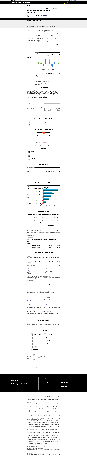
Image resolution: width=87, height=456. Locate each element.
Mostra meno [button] (57, 44)
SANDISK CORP (29, 171)
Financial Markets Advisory (29, 359)
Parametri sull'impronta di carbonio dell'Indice (32, 418)
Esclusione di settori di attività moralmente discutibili (43, 418)
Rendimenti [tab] (37, 50)
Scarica (59, 8)
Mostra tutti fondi (34, 355)
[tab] (31, 54)
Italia (74, 0)
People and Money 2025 (40, 356)
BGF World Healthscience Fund (35, 369)
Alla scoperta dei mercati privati (40, 357)
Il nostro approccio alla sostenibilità (29, 358)
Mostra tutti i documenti (34, 349)
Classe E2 (28, 220)
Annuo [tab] (50, 52)
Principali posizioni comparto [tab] (31, 167)
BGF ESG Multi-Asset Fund (35, 366)
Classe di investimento (29, 214)
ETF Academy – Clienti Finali (46, 356)
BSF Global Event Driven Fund (35, 367)
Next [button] (41, 222)
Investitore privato (71, 0)
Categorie (28, 188)
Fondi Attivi (33, 356)
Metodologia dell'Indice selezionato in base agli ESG (54, 418)
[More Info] (46, 15)
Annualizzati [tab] (41, 52)
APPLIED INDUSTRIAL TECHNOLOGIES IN (49, 171)
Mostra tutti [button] (42, 204)
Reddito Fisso (34, 359)
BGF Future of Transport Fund (35, 372)
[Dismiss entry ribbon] (75, 2)
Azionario (33, 358)
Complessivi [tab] (46, 52)
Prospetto (50, 8)
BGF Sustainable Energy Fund (35, 371)
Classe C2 (28, 217)
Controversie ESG (29, 419)
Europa (33, 362)
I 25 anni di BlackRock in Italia (29, 356)
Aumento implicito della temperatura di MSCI (36, 419)
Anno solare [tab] (37, 52)
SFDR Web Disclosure (55, 8)
